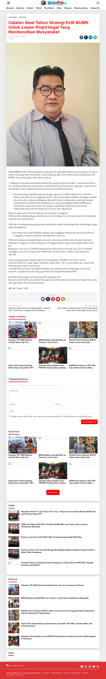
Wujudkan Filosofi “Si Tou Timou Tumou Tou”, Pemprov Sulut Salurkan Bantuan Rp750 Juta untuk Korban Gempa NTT (58, 513)
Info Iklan (19, 675)
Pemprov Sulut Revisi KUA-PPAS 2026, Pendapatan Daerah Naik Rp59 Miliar (51, 537)
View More (53, 492)
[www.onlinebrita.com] (53, 3)
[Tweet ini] (86, 37)
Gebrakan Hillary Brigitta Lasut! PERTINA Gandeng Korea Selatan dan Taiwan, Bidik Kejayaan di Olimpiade (52, 366)
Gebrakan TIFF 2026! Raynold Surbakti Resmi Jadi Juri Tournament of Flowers (20, 341)
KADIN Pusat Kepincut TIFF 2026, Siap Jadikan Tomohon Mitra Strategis (82, 366)
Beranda (46, 673)
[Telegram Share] (90, 37)
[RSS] (63, 299)
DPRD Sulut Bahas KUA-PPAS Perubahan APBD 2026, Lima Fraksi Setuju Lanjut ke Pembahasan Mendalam (54, 525)
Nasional (11, 38)
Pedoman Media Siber (72, 673)
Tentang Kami (56, 673)
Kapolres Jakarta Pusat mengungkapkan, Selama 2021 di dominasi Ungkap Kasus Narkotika (29, 308)
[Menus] (8, 3)
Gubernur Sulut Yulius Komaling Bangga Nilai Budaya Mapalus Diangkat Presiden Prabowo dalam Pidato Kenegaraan (58, 551)
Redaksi (86, 673)
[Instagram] (53, 299)
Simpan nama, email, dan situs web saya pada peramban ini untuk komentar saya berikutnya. (51, 416)
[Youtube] (58, 299)
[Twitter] (48, 299)
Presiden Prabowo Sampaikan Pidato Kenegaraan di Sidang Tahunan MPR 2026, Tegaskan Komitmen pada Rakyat (57, 564)
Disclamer (10, 675)
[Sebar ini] (81, 37)
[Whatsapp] (95, 37)
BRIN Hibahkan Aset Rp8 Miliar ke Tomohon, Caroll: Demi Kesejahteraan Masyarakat (52, 341)
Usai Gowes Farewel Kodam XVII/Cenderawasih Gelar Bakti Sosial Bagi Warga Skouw (77, 308)
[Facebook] (43, 299)
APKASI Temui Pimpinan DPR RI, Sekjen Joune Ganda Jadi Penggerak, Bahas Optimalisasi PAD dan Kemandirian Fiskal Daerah (82, 341)
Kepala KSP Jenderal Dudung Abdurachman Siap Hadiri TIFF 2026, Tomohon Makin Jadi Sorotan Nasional (22, 366)
